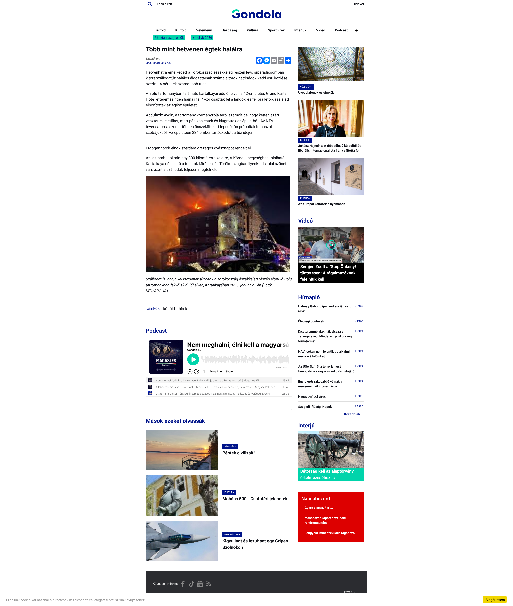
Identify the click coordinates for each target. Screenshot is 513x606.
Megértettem (495, 599)
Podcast (341, 30)
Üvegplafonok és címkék (316, 92)
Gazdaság (229, 30)
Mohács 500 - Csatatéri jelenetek (255, 498)
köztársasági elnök (170, 38)
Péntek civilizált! (238, 453)
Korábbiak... (354, 414)
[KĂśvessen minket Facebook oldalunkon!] (182, 583)
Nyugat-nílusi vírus (312, 396)
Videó (320, 30)
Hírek (183, 308)
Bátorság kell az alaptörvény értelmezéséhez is (327, 474)
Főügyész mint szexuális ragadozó (330, 533)
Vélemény (204, 30)
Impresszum (349, 591)
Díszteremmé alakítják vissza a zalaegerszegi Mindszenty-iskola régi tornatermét (325, 336)
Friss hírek (164, 4)
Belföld (160, 30)
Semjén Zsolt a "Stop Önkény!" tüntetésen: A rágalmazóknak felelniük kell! (328, 273)
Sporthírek (276, 30)
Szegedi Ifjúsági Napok (315, 407)
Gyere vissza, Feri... (319, 508)
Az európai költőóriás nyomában (321, 204)
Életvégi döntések (311, 321)
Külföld (180, 30)
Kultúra (252, 30)
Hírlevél (358, 4)
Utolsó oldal (232, 534)
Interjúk (300, 30)
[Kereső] (150, 4)
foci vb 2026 (203, 38)
